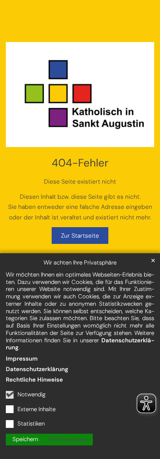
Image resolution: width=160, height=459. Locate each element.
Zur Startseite (80, 236)
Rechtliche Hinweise (34, 380)
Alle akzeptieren (69, 439)
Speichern (25, 439)
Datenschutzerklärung (37, 369)
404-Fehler (80, 163)
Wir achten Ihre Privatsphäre (80, 262)
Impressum (22, 359)
